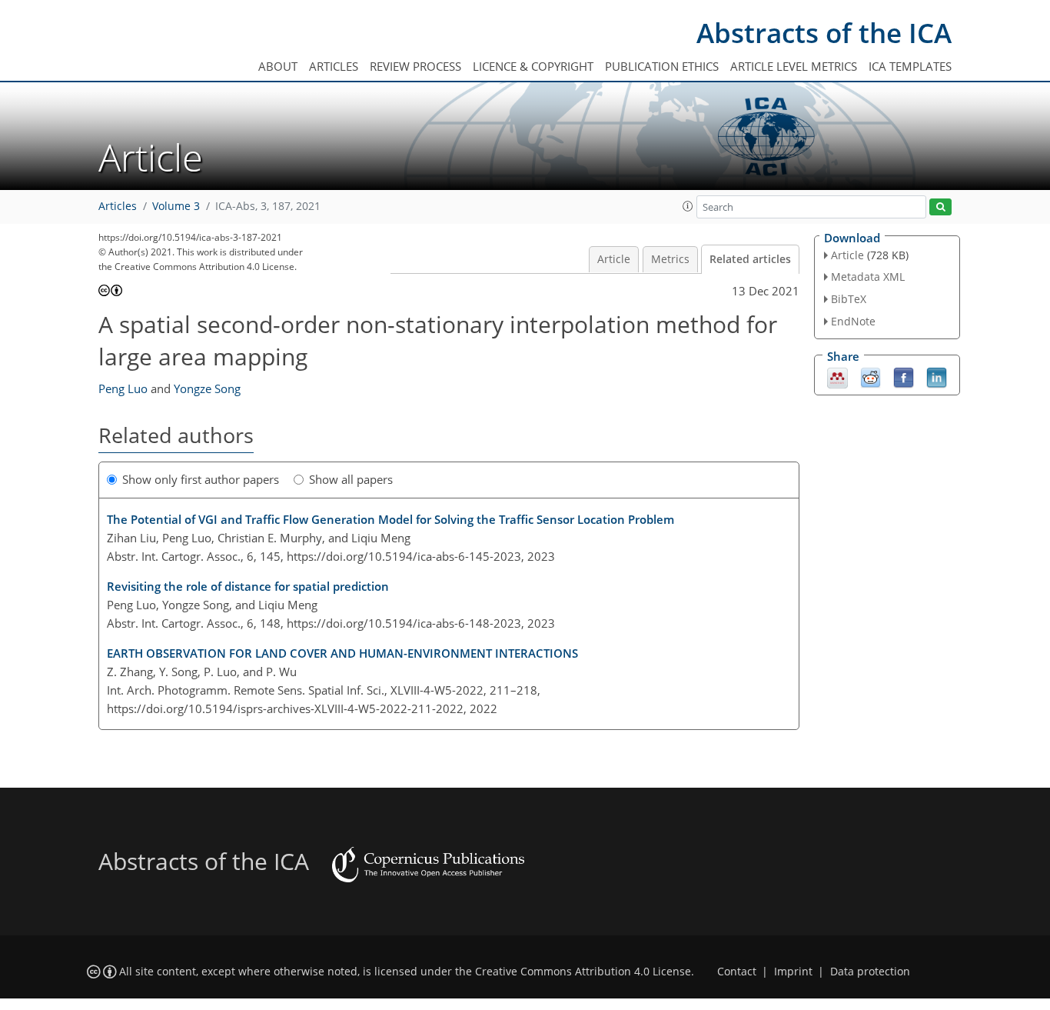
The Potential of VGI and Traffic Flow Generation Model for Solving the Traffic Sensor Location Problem (390, 519)
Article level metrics (793, 66)
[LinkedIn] (936, 376)
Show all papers (351, 479)
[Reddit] (870, 376)
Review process (415, 66)
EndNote (853, 321)
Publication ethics (662, 66)
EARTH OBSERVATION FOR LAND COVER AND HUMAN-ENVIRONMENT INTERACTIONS (342, 653)
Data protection (870, 971)
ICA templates (910, 66)
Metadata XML (868, 276)
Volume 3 (176, 206)
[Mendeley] (837, 376)
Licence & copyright (533, 66)
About (277, 66)
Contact (736, 971)
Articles (333, 66)
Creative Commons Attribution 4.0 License (583, 971)
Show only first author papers (200, 479)
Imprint (793, 971)
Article (613, 259)
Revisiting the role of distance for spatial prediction (248, 586)
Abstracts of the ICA (824, 33)
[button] (688, 206)
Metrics (670, 259)
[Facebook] (903, 376)
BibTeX (848, 299)
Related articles (750, 259)
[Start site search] (940, 207)
